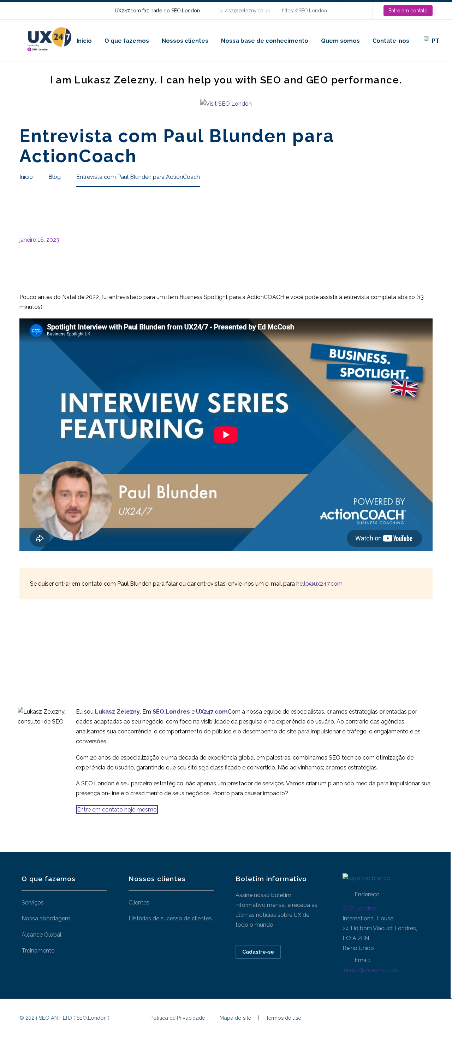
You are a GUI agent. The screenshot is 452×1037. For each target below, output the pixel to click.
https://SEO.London (304, 10)
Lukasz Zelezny (117, 711)
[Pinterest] (45, 645)
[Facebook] (24, 645)
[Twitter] (34, 645)
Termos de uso (284, 1018)
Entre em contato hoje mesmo (117, 809)
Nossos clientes (185, 40)
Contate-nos (391, 40)
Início (84, 40)
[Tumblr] (56, 645)
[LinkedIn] (355, 10)
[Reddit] (77, 645)
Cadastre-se (258, 952)
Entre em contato (408, 10)
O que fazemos (127, 40)
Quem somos (340, 40)
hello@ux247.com (319, 583)
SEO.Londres (360, 908)
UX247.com (212, 711)
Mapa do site (235, 1018)
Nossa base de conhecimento (264, 40)
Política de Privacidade (177, 1018)
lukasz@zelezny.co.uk (244, 10)
